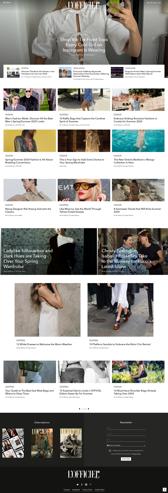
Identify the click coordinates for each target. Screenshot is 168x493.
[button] (81, 443)
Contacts (67, 490)
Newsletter (76, 490)
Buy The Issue (152, 3)
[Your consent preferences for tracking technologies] (164, 489)
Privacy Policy (136, 454)
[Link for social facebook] (82, 485)
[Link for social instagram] (86, 485)
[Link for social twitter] (78, 485)
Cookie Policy (99, 490)
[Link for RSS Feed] (90, 485)
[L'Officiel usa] (84, 5)
